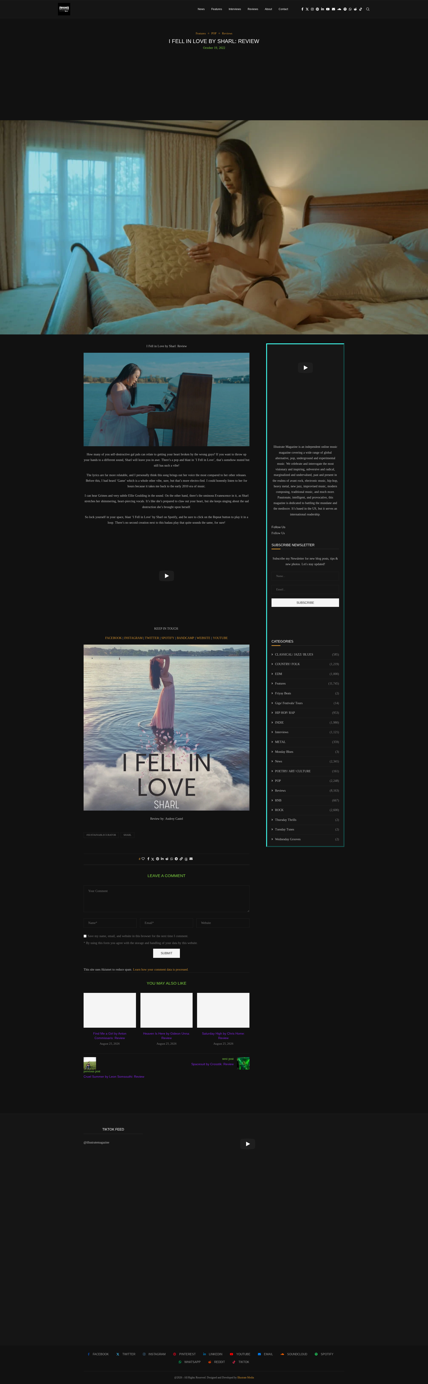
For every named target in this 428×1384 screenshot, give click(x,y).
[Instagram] (312, 9)
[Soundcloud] (339, 9)
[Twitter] (307, 9)
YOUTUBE (220, 638)
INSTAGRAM (133, 638)
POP (307, 780)
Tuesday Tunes (307, 829)
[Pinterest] (317, 9)
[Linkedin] (322, 9)
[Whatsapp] (350, 9)
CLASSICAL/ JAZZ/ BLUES (307, 654)
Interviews (235, 9)
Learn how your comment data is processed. (161, 969)
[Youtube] (328, 9)
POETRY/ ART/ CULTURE (307, 771)
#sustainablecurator (101, 835)
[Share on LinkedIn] (162, 859)
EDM (307, 674)
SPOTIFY (168, 638)
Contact (283, 9)
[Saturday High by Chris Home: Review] (223, 1010)
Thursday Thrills (307, 820)
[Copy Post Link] (181, 859)
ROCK (307, 810)
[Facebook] (302, 9)
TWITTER (152, 638)
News (201, 9)
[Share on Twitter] (152, 859)
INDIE (307, 722)
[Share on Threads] (186, 859)
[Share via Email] (191, 859)
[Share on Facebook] (148, 859)
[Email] (333, 9)
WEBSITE (204, 638)
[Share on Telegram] (176, 859)
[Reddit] (355, 9)
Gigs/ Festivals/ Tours (307, 703)
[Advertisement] (214, 83)
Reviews (253, 9)
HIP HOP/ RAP (307, 712)
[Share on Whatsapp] (171, 859)
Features (216, 9)
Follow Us (278, 533)
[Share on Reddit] (167, 859)
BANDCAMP (186, 638)
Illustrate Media (245, 1377)
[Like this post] (143, 859)
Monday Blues (307, 751)
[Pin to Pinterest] (157, 859)
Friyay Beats (307, 693)
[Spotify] (345, 9)
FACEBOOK (114, 638)
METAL (307, 742)
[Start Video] (166, 576)
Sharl (127, 835)
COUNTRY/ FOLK (307, 664)
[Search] (368, 9)
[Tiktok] (360, 9)
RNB (307, 800)
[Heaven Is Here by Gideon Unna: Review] (166, 1010)
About (268, 9)
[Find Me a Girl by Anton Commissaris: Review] (110, 1010)
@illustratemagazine (96, 1142)
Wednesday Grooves (307, 839)
